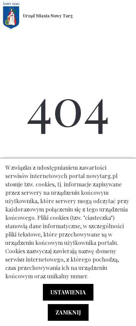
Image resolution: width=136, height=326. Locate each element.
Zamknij (68, 312)
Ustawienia (68, 292)
